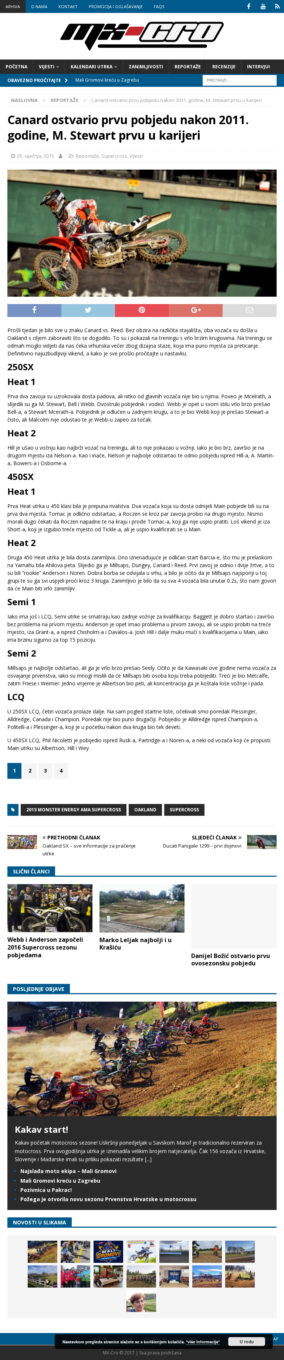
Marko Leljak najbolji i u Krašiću (135, 944)
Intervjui (258, 67)
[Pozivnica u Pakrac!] (141, 1252)
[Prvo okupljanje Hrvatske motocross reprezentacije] (141, 1276)
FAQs (159, 6)
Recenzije (224, 67)
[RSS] (277, 6)
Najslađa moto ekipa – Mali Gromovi (68, 1171)
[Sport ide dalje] (207, 1252)
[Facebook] (248, 6)
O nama (39, 6)
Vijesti (46, 67)
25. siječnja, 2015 (35, 156)
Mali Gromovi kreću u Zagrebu (60, 1180)
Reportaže (188, 67)
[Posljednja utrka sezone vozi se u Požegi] (240, 1276)
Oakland (145, 810)
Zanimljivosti (146, 67)
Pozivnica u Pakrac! (46, 1189)
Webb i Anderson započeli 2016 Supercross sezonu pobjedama (45, 947)
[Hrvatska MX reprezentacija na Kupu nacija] (108, 1276)
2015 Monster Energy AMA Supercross (73, 810)
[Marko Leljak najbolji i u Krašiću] (142, 908)
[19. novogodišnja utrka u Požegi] (42, 1276)
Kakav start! (41, 1129)
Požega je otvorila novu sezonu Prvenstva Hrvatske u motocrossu (108, 1199)
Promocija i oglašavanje (116, 6)
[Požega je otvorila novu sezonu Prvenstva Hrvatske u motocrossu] (174, 1252)
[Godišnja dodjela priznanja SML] (174, 1276)
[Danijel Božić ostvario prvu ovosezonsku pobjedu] (233, 916)
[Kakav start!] (142, 1111)
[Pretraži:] (240, 79)
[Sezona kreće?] (240, 1252)
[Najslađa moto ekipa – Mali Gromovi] (75, 1252)
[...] (148, 1159)
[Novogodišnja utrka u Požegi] (207, 1276)
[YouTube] (263, 6)
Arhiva (13, 6)
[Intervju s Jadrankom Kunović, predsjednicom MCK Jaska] (141, 1301)
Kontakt (68, 6)
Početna (16, 67)
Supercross (114, 156)
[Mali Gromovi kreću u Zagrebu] (108, 1252)
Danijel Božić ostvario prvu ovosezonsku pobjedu (230, 960)
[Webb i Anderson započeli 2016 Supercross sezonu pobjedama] (49, 908)
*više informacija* (203, 1341)
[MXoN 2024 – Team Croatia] (75, 1276)
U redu (247, 1341)
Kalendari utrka (91, 67)
